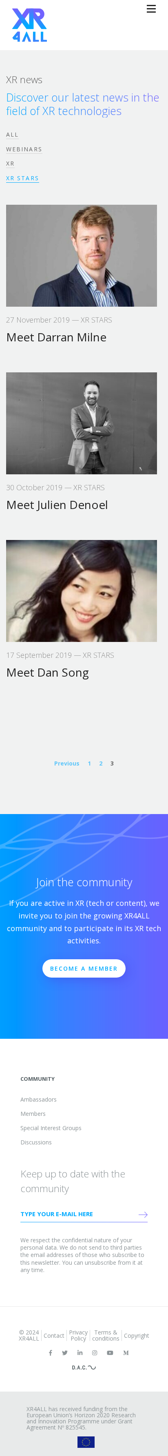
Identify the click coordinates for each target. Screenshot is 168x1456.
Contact (54, 1335)
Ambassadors (38, 1099)
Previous (67, 763)
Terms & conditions (105, 1335)
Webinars (24, 149)
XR (10, 163)
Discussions (36, 1142)
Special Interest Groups (51, 1128)
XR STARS (22, 178)
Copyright (136, 1335)
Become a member (84, 968)
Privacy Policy (78, 1335)
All (12, 134)
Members (33, 1113)
